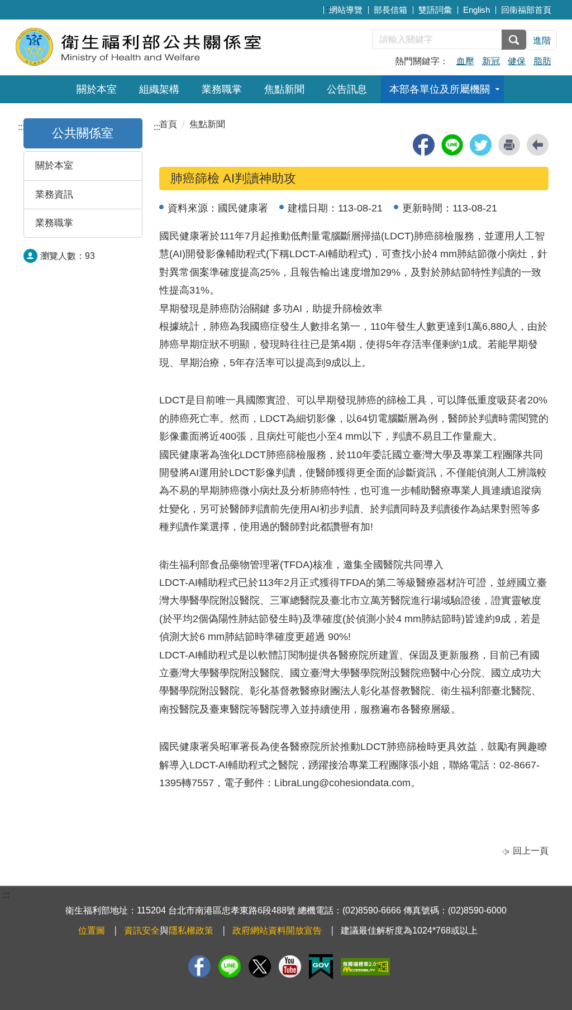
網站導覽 (346, 10)
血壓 (465, 61)
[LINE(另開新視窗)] (229, 966)
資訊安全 (142, 930)
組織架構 (159, 89)
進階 (542, 40)
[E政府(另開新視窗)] (321, 966)
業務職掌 (222, 89)
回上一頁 (531, 850)
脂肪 (542, 61)
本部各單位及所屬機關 (439, 89)
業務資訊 (54, 194)
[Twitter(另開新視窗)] (260, 966)
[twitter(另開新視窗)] (481, 145)
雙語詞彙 (435, 10)
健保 (517, 61)
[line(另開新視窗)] (452, 145)
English (476, 10)
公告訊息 (347, 89)
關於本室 (97, 89)
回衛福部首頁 (526, 10)
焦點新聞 (284, 89)
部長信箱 (390, 10)
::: (329, 8)
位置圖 (91, 930)
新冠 (491, 61)
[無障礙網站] (365, 966)
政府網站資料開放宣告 (277, 930)
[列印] (509, 145)
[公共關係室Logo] (150, 46)
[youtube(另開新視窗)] (290, 966)
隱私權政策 (191, 930)
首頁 (168, 124)
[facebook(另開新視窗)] (424, 145)
